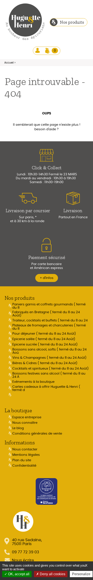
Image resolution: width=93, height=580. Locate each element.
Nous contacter (24, 449)
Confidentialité (24, 465)
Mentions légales (26, 454)
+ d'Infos (46, 278)
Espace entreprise (26, 417)
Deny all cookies (52, 574)
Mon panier (55, 50)
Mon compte (38, 51)
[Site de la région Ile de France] (46, 491)
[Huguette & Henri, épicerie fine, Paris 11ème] (25, 22)
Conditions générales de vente (37, 433)
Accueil (9, 62)
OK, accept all (18, 574)
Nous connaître (24, 422)
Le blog (18, 428)
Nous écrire (23, 560)
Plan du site (21, 460)
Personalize (81, 574)
